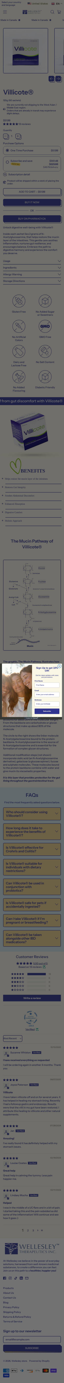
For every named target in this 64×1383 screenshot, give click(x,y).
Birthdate (38, 700)
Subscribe (47, 711)
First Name (39, 681)
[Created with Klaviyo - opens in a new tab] (32, 718)
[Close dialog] (59, 666)
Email (37, 690)
